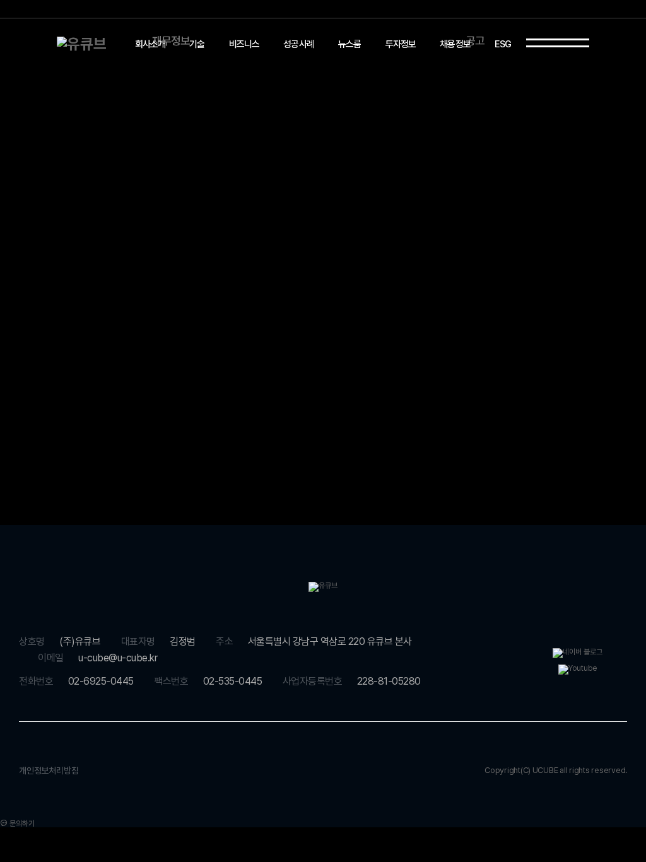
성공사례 (298, 44)
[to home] (82, 44)
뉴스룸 (349, 44)
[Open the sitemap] (557, 42)
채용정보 (455, 44)
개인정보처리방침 (48, 770)
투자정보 (400, 44)
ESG (503, 44)
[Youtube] (577, 668)
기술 (196, 44)
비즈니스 (244, 44)
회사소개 (150, 44)
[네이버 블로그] (577, 652)
